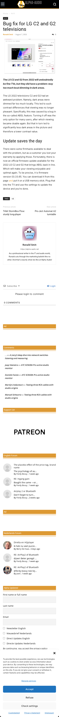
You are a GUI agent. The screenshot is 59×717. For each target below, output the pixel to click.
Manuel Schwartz (13, 394)
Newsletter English (16, 628)
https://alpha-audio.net (29, 249)
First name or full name (15, 594)
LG (13, 198)
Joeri (18, 573)
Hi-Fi (13, 13)
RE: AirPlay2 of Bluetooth (26, 554)
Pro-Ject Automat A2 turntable (45, 213)
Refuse (29, 697)
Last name (8, 605)
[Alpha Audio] (29, 4)
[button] (54, 653)
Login (52, 286)
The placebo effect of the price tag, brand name (35, 466)
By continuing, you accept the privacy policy (25, 648)
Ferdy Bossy (21, 473)
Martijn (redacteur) (14, 384)
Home (5, 13)
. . (6, 355)
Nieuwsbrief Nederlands (19, 633)
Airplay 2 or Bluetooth (25, 491)
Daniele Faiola (11, 375)
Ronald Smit (8, 34)
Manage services (28, 681)
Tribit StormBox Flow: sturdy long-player (14, 213)
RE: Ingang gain (21, 478)
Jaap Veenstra (11, 365)
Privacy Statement (32, 713)
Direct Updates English (18, 638)
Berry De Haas (22, 548)
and (11, 180)
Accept (30, 689)
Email (6, 616)
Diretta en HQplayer (24, 542)
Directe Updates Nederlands (21, 643)
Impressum (49, 713)
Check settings (29, 705)
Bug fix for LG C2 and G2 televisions (29, 26)
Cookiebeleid (14, 713)
